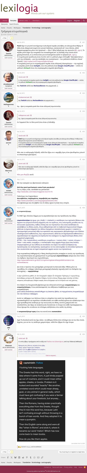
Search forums (14, 24)
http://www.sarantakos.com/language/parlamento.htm (37, 200)
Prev (5, 38)
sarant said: (22, 163)
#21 (83, 42)
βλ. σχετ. (78, 50)
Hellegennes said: (23, 115)
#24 (83, 111)
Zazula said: (22, 77)
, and (31, 447)
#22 (83, 73)
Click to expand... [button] (51, 355)
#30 (83, 334)
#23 (83, 93)
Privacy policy (68, 467)
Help (75, 467)
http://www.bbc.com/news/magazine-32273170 (35, 192)
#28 (83, 208)
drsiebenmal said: (23, 97)
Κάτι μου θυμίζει (23, 174)
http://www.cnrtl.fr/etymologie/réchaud (38, 61)
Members (36, 20)
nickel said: (21, 338)
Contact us (47, 467)
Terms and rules (57, 467)
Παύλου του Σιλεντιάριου (55, 341)
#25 (83, 131)
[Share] (80, 42)
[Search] (84, 20)
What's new (23, 20)
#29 (83, 316)
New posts (4, 24)
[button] (29, 20)
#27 (83, 179)
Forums (13, 20)
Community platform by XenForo (43, 471)
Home (5, 20)
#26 (83, 159)
